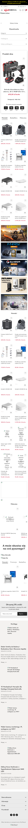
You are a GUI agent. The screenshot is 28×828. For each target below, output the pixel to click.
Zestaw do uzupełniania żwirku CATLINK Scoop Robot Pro (20, 217)
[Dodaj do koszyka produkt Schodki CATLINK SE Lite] (25, 187)
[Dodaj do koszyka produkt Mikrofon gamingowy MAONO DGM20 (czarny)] (17, 529)
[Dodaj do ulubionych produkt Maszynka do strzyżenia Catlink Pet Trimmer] (11, 149)
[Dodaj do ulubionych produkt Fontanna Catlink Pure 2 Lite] (11, 123)
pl (1, 6)
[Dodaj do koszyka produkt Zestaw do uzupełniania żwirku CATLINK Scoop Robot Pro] (25, 212)
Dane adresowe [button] (6, 797)
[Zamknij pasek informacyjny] (26, 2)
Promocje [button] (13, 562)
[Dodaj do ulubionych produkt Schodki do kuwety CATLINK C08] (11, 200)
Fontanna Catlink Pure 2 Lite (6, 140)
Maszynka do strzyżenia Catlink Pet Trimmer (6, 166)
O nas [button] (3, 806)
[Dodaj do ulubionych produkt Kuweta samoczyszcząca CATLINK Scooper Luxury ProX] (25, 123)
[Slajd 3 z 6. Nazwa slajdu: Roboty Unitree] (14, 17)
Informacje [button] (5, 801)
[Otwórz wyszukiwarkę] (20, 10)
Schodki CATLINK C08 (6, 191)
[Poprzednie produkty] (3, 517)
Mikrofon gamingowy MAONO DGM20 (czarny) (8, 534)
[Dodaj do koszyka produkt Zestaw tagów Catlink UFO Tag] (11, 439)
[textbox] (3, 33)
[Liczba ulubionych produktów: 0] (23, 10)
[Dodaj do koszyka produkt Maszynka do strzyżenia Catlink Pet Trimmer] (11, 161)
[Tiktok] (17, 815)
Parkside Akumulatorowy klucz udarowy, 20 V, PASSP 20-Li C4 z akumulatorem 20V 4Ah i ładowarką (14, 90)
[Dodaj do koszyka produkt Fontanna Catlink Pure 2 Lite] (11, 135)
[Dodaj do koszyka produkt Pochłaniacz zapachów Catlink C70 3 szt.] (25, 161)
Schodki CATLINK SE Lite (21, 191)
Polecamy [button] (14, 504)
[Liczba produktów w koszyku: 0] (25, 10)
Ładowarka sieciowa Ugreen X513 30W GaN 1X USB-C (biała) (21, 445)
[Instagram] (14, 815)
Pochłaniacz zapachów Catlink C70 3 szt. (20, 166)
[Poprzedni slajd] (1, 23)
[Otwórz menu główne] (2, 10)
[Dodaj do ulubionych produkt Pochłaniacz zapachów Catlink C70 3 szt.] (25, 149)
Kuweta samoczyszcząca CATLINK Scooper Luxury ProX (21, 140)
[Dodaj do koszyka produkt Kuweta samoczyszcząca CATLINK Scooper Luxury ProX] (25, 135)
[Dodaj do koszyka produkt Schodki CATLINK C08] (11, 187)
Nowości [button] (5, 562)
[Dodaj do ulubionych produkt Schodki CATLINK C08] (11, 175)
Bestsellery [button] (22, 562)
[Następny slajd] (27, 23)
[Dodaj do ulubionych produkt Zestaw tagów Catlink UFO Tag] (11, 427)
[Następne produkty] (24, 517)
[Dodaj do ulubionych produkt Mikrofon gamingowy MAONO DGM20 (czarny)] (17, 509)
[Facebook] (11, 815)
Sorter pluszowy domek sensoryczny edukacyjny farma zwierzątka (20, 473)
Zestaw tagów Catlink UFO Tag (6, 444)
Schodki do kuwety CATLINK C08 (5, 217)
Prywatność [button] (5, 810)
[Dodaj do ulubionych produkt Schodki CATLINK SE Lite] (25, 175)
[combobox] (14, 33)
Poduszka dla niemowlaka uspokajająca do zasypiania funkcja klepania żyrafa (5, 473)
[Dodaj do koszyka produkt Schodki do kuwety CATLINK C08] (11, 212)
